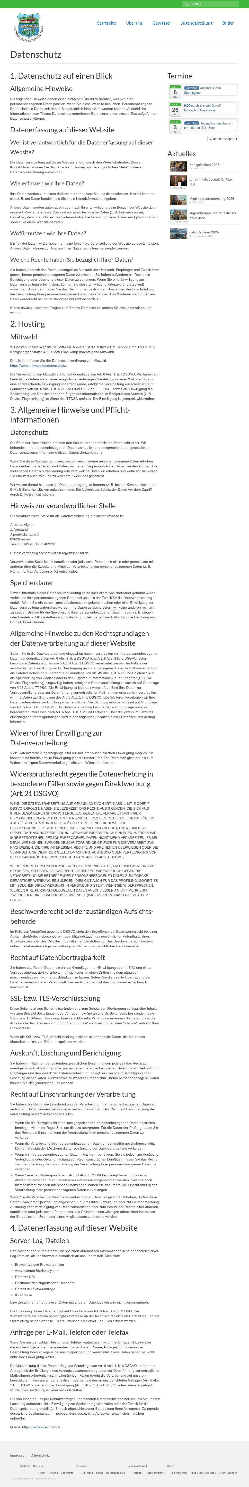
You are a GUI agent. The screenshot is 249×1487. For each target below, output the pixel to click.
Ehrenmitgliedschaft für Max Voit (210, 181)
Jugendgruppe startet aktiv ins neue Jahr (212, 215)
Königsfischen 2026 (204, 165)
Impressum (18, 1455)
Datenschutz (40, 1455)
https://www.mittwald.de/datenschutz (38, 365)
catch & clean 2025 (204, 232)
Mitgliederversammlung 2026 (211, 199)
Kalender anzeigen (222, 138)
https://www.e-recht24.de (41, 1427)
